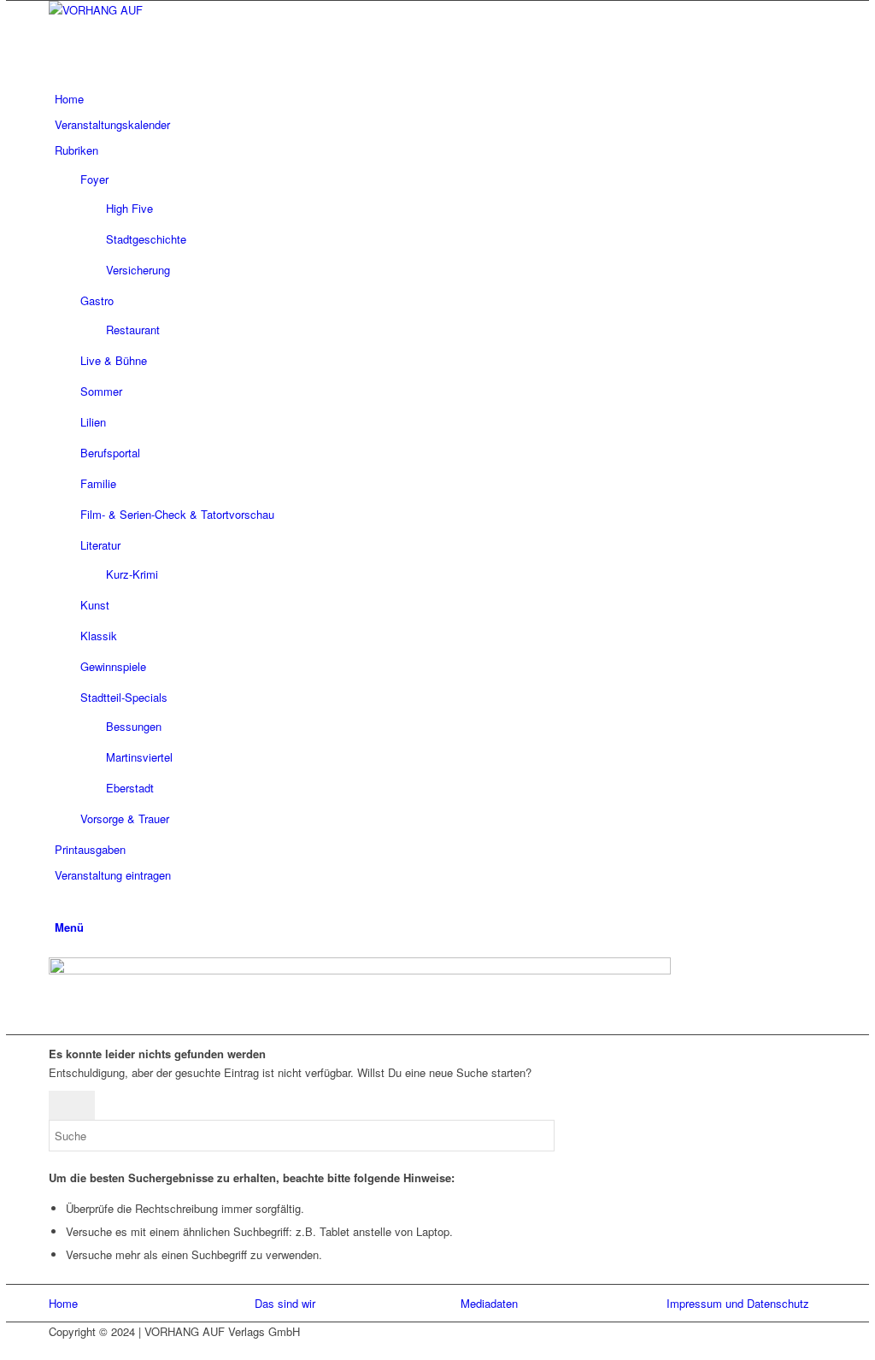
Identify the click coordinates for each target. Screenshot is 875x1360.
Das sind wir (285, 1303)
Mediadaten (489, 1303)
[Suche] (59, 900)
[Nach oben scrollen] (10, 1350)
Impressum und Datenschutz (738, 1303)
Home (63, 1303)
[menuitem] (434, 99)
